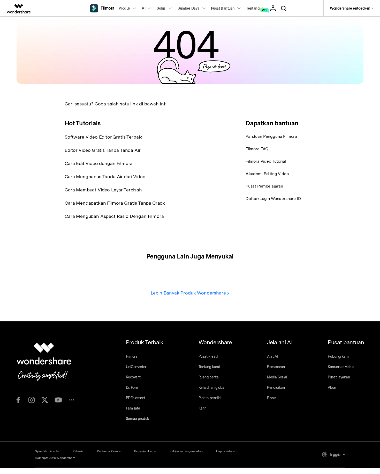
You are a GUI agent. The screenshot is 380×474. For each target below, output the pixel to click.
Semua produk (137, 418)
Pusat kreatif (208, 356)
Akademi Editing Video (267, 173)
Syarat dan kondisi (47, 451)
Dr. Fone (132, 387)
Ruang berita (208, 377)
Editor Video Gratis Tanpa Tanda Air (102, 150)
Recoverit (133, 377)
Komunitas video (341, 367)
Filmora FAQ (257, 148)
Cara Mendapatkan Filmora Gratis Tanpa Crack (115, 203)
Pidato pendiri (209, 398)
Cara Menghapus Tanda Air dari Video (105, 176)
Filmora (132, 356)
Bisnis (271, 398)
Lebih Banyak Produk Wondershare (189, 293)
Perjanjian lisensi (145, 451)
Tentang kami (209, 367)
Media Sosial (277, 377)
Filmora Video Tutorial (266, 161)
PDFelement (135, 398)
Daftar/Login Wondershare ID (273, 198)
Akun (332, 387)
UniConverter (136, 367)
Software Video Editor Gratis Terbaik (103, 137)
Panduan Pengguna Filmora (271, 136)
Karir (202, 408)
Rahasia (78, 451)
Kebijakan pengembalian (186, 451)
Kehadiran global (212, 387)
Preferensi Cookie (109, 451)
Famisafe (133, 408)
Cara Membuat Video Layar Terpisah (103, 189)
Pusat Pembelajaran (264, 186)
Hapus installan (226, 451)
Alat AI (272, 356)
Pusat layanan (339, 377)
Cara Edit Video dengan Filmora (99, 163)
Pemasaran (276, 367)
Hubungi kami (338, 356)
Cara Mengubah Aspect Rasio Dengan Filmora (114, 216)
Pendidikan (276, 387)
